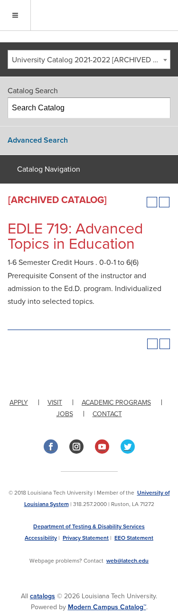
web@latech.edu (127, 560)
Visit (54, 403)
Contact (107, 414)
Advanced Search (38, 140)
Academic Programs (116, 403)
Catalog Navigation (48, 169)
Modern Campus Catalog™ (107, 607)
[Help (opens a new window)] (164, 202)
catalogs (42, 596)
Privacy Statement (86, 538)
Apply (18, 403)
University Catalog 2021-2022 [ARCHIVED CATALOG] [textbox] (91, 60)
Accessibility (41, 538)
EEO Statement (133, 538)
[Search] (160, 107)
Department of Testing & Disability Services (89, 526)
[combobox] (89, 59)
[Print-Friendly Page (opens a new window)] (152, 202)
